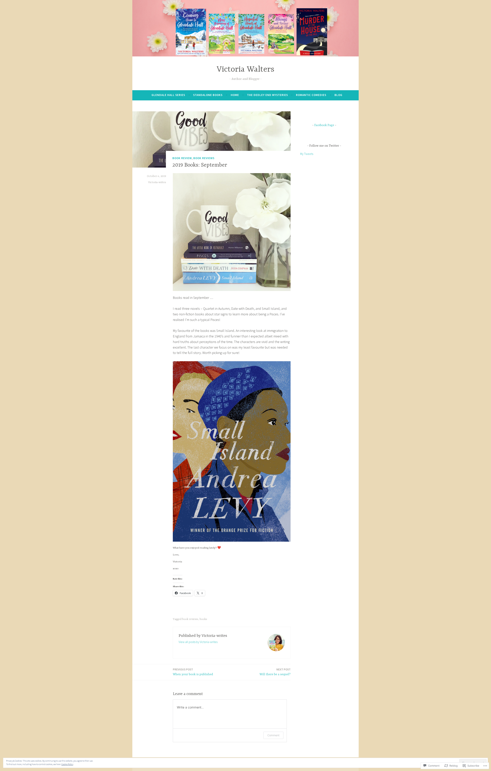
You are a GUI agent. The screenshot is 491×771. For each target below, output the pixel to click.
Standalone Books (207, 95)
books (203, 619)
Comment (273, 735)
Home (235, 95)
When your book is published (193, 672)
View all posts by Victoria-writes (198, 642)
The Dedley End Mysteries (267, 95)
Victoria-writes (157, 182)
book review (182, 158)
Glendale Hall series (168, 95)
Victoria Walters (245, 69)
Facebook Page (324, 125)
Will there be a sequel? (275, 672)
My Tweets (306, 154)
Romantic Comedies (311, 95)
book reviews (203, 158)
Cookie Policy (67, 764)
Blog (338, 95)
